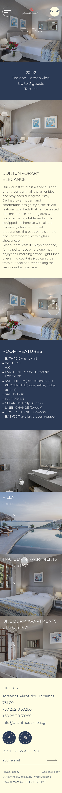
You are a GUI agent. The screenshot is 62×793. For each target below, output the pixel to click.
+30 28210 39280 (17, 710)
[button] (54, 309)
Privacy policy (10, 772)
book (54, 11)
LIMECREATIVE (35, 782)
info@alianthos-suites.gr (24, 723)
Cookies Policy (51, 772)
